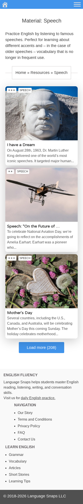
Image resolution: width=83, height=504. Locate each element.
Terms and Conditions (35, 419)
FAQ (21, 432)
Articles (15, 468)
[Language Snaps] (4, 4)
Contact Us (26, 439)
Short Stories (19, 474)
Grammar (16, 455)
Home (20, 72)
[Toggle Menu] (77, 4)
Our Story (25, 413)
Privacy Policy (29, 426)
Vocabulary (18, 461)
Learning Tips (19, 481)
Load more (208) (41, 347)
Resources (40, 72)
